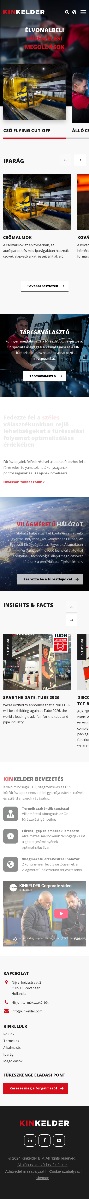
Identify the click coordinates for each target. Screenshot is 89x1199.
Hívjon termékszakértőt (30, 1002)
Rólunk (8, 1034)
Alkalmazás (12, 1047)
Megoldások (13, 1061)
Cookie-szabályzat (64, 1171)
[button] (80, 160)
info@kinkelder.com (27, 1011)
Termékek (11, 1041)
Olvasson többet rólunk (24, 480)
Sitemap (42, 1178)
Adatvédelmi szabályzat (24, 1171)
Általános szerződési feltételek (42, 1165)
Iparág (8, 1054)
